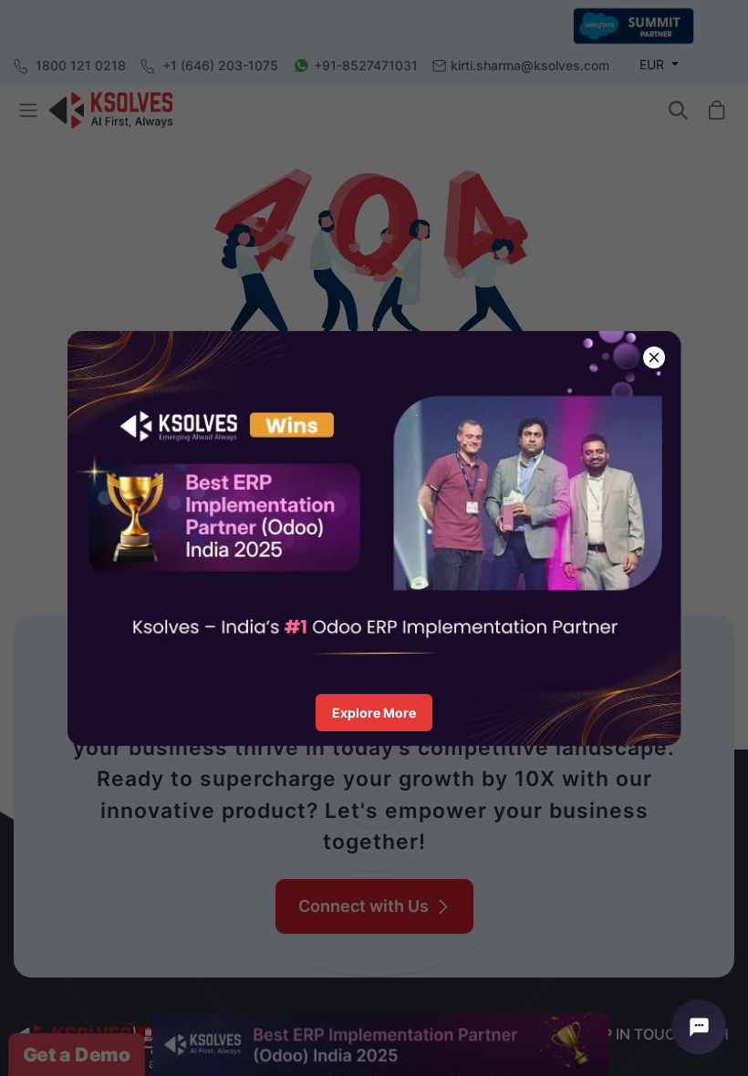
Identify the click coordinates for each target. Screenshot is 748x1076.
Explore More (374, 712)
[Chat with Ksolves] (698, 1026)
